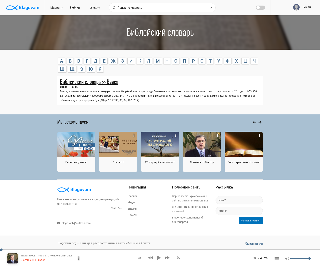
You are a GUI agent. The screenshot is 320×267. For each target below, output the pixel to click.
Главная (133, 196)
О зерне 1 (118, 162)
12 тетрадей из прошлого (160, 162)
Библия (75, 7)
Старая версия (254, 243)
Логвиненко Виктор (202, 162)
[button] (139, 258)
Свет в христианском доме (244, 162)
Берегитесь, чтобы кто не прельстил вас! (46, 255)
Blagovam (28, 7)
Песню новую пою (76, 162)
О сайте (95, 8)
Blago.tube (178, 217)
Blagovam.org (67, 243)
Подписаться (252, 220)
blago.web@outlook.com (76, 223)
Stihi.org (177, 206)
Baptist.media (180, 196)
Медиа (55, 7)
